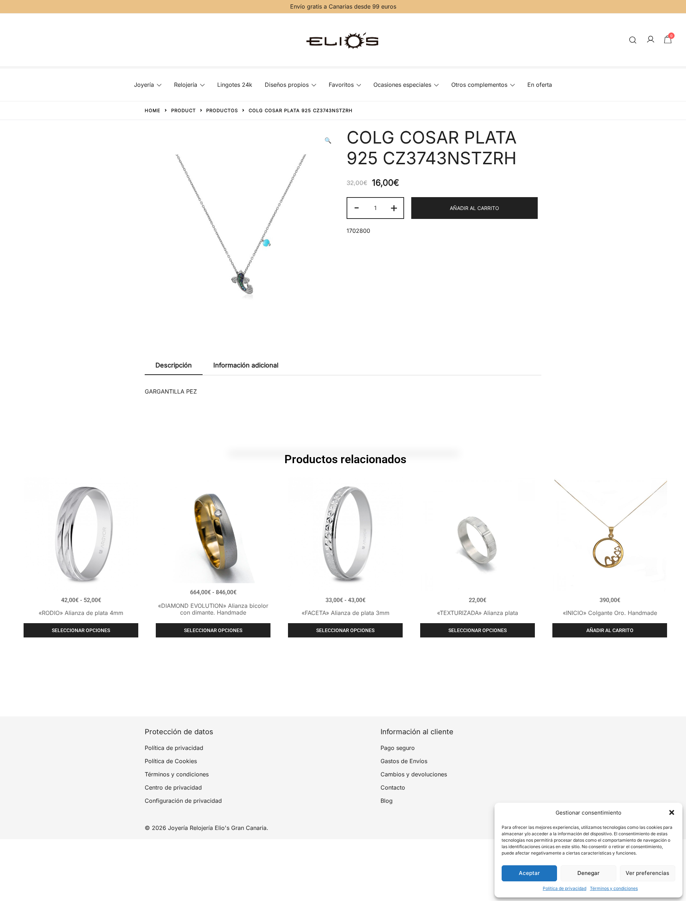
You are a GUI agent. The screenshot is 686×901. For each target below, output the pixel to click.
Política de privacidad (564, 888)
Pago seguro (398, 747)
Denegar (588, 873)
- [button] (356, 207)
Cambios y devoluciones (414, 774)
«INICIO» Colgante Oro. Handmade (610, 612)
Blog (387, 800)
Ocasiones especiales (402, 84)
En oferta (539, 84)
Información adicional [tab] (245, 365)
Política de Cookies (171, 761)
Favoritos (341, 84)
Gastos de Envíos (404, 761)
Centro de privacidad (173, 787)
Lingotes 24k (234, 84)
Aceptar (529, 873)
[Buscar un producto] (632, 40)
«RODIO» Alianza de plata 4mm (81, 612)
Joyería (144, 84)
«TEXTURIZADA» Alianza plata (477, 612)
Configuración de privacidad (183, 800)
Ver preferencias (647, 873)
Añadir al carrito (474, 208)
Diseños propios (287, 84)
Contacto (393, 787)
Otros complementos (479, 84)
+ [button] (394, 207)
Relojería (185, 84)
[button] (671, 812)
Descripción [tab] (173, 365)
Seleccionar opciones (81, 630)
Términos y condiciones (614, 888)
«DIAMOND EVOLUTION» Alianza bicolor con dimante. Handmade (213, 609)
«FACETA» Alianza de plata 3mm (345, 612)
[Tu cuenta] (650, 39)
